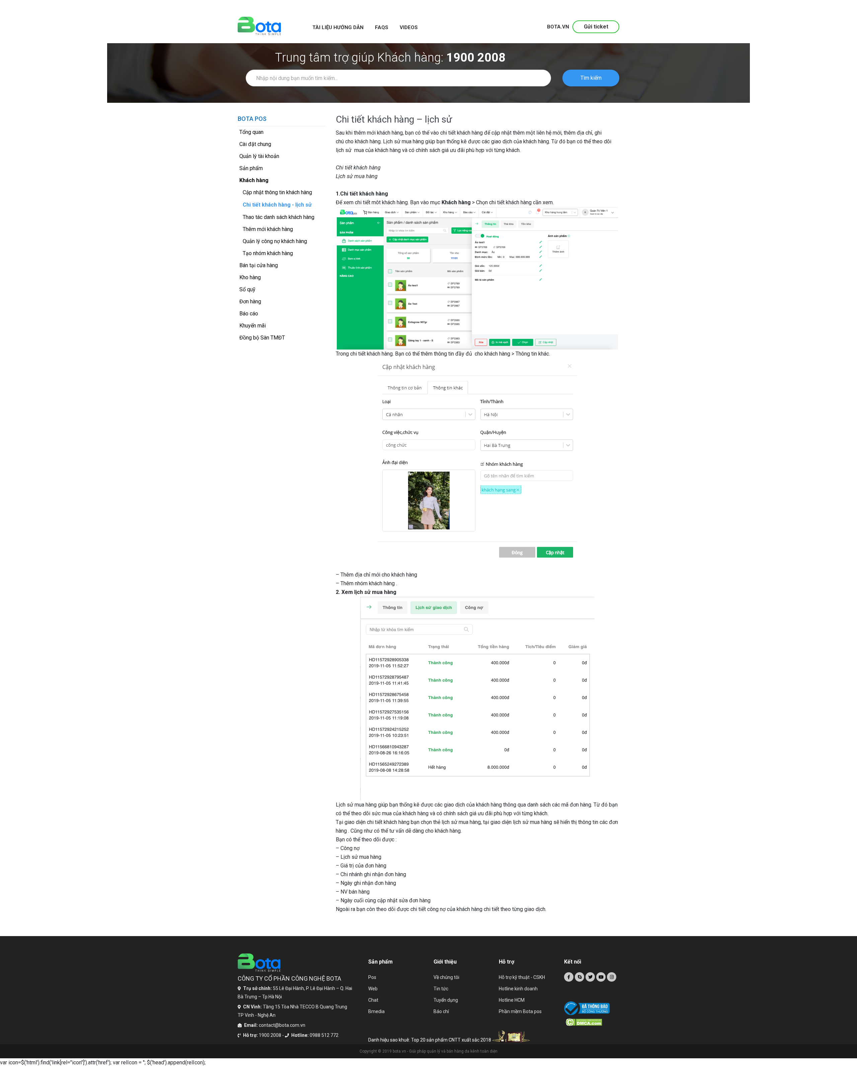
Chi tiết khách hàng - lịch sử (277, 205)
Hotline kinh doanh (518, 988)
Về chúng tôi (446, 977)
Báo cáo (248, 313)
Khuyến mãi (252, 325)
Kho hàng (250, 277)
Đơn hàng (250, 301)
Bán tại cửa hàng (258, 265)
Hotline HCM (512, 1000)
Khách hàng (253, 180)
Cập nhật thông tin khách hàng (277, 192)
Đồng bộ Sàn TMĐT (262, 337)
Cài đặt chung (255, 144)
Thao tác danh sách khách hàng (278, 217)
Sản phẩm (251, 168)
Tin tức (441, 988)
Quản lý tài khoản (259, 156)
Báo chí (441, 1011)
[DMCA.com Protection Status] (592, 1022)
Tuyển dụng (446, 1000)
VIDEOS (409, 27)
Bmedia (376, 1011)
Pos (372, 977)
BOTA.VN (558, 27)
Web (373, 988)
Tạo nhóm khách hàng (268, 253)
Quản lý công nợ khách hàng (275, 241)
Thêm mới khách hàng (268, 229)
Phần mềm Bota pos (520, 1011)
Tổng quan (251, 132)
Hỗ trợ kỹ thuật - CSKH (522, 977)
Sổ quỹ (247, 289)
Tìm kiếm (591, 78)
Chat (373, 1000)
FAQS (381, 27)
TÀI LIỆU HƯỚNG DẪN (338, 27)
